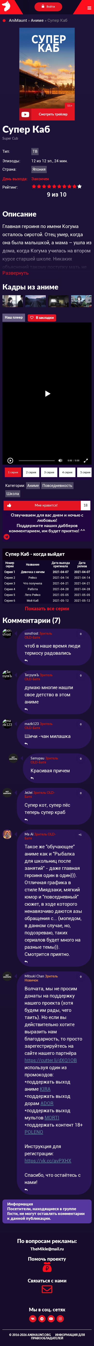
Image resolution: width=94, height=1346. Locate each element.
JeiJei (28, 793)
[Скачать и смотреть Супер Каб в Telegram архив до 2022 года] (6, 538)
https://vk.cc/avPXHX (48, 1161)
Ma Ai (29, 834)
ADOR (47, 1103)
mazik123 (32, 724)
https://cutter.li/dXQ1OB (51, 1060)
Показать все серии (47, 608)
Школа (13, 493)
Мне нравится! (61, 505)
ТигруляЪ (32, 675)
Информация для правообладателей (58, 1337)
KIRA (45, 1089)
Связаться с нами (47, 1281)
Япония (39, 169)
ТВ (35, 151)
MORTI (52, 1118)
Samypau (37, 758)
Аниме (33, 485)
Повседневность (57, 485)
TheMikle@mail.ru (47, 1249)
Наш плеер (14, 317)
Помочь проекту (47, 1259)
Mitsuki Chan (34, 976)
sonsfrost (31, 633)
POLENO (34, 1132)
